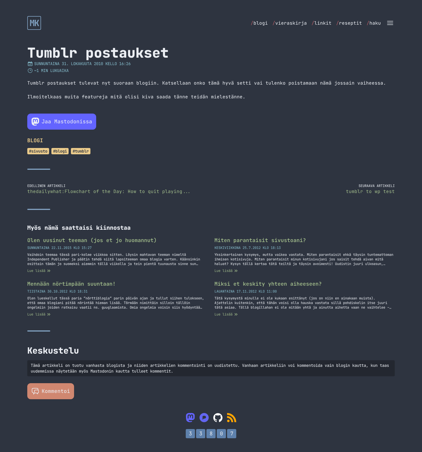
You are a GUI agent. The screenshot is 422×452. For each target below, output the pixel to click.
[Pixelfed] (204, 417)
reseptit (349, 23)
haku (374, 23)
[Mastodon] (190, 417)
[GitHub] (217, 417)
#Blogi (60, 151)
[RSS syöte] (231, 417)
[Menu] (390, 23)
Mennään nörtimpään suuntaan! (71, 283)
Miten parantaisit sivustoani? (260, 240)
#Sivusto (38, 151)
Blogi (35, 140)
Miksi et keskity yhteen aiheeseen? (268, 283)
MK (34, 23)
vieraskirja (289, 23)
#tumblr (81, 151)
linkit (321, 23)
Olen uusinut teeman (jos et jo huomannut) (92, 240)
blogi (259, 23)
